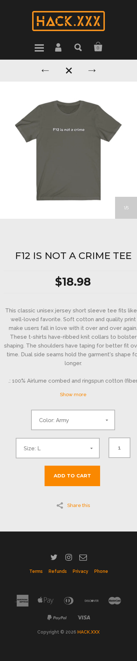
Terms (36, 571)
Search (78, 46)
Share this (78, 505)
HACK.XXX (88, 632)
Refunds (58, 571)
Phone (101, 571)
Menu (39, 46)
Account (58, 46)
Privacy (80, 571)
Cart (98, 46)
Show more (73, 394)
